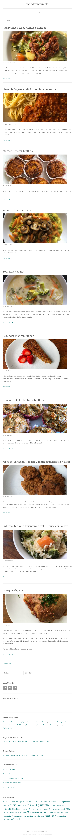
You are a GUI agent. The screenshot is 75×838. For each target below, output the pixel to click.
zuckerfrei (15, 819)
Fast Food (24, 805)
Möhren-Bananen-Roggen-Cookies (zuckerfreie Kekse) (36, 461)
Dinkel (19, 805)
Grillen (53, 805)
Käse (5, 812)
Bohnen (38, 802)
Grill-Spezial (21, 725)
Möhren (29, 812)
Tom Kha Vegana (13, 271)
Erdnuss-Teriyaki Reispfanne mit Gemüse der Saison (35, 526)
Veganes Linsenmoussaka (12, 774)
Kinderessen (55, 809)
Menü (38, 13)
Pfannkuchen (60, 812)
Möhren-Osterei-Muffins (18, 151)
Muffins (5, 725)
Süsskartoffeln (28, 816)
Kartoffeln (34, 809)
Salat (9, 816)
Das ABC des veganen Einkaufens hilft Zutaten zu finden (23, 755)
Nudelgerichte (31, 725)
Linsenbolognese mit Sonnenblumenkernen (30, 89)
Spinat (14, 816)
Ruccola (5, 816)
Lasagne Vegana (13, 590)
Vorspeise (14, 722)
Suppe (19, 816)
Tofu (36, 816)
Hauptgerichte (23, 722)
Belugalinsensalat (9, 769)
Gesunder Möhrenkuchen (18, 335)
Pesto (54, 812)
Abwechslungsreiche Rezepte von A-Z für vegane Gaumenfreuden (26, 741)
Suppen (40, 725)
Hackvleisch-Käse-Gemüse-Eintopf (24, 27)
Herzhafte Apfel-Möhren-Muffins (23, 400)
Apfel (5, 801)
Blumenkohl (33, 802)
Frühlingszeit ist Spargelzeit (58, 722)
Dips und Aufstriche (50, 725)
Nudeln (36, 812)
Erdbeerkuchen (8, 787)
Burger (56, 802)
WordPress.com (46, 834)
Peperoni (49, 812)
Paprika (43, 812)
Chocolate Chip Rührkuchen (13, 778)
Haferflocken (60, 805)
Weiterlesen (8, 78)
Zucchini (6, 819)
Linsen (14, 812)
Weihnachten (7, 728)
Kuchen (44, 722)
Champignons (64, 801)
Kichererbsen (43, 809)
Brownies (51, 802)
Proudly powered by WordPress (37, 831)
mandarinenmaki (37, 4)
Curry (4, 805)
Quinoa (66, 812)
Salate (60, 725)
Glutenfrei (12, 725)
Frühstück (6, 722)
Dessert (38, 722)
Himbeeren (24, 809)
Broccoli (44, 801)
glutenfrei (44, 805)
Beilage (32, 722)
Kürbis (9, 812)
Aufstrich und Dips (14, 801)
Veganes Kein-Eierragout (18, 210)
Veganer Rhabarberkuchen (12, 783)
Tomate (41, 816)
